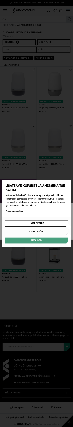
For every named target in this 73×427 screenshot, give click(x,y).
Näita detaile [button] (36, 223)
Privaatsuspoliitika (14, 211)
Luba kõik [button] (36, 240)
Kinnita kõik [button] (36, 232)
